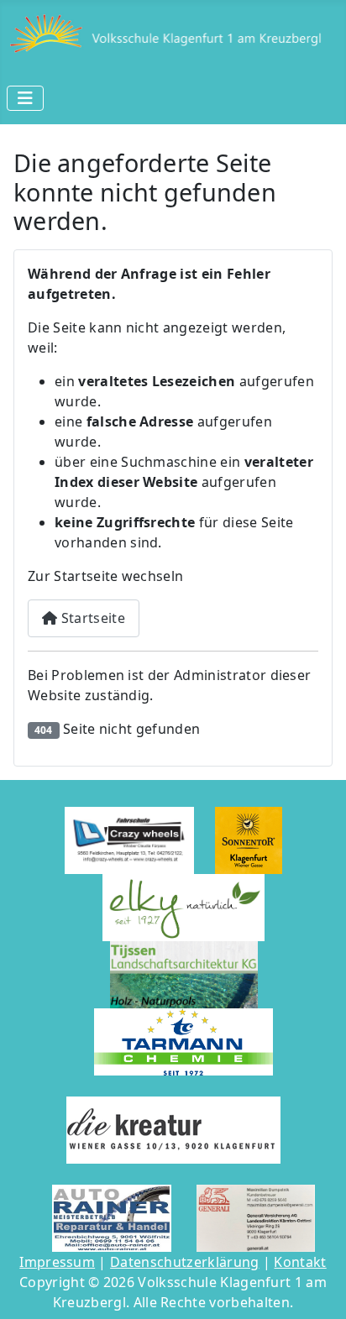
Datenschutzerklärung (184, 1262)
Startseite (91, 618)
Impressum (57, 1262)
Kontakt (300, 1262)
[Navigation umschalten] (25, 98)
